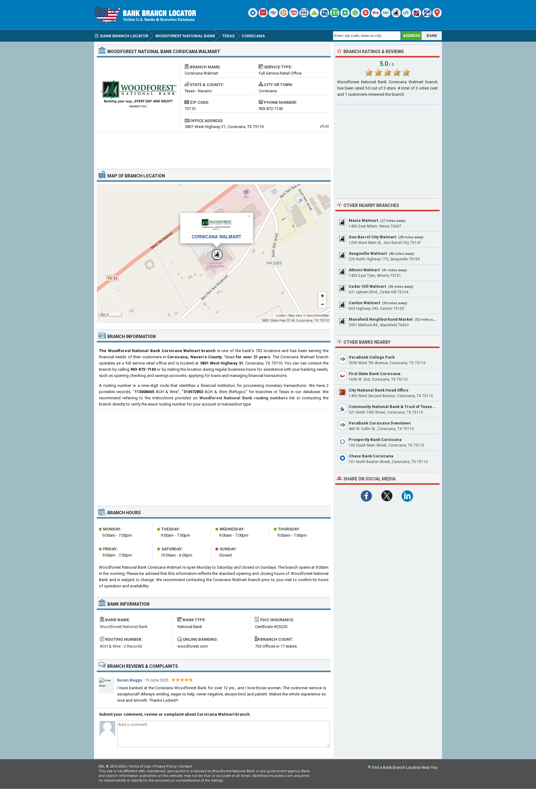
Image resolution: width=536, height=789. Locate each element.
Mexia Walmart (363, 220)
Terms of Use (139, 766)
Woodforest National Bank (124, 626)
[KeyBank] (375, 16)
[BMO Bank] (365, 16)
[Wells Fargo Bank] (263, 16)
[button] (214, 251)
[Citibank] (406, 16)
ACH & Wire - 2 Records (121, 646)
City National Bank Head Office (379, 390)
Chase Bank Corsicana (371, 456)
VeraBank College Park (372, 357)
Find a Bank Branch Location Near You (404, 767)
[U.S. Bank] (293, 16)
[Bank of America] (273, 16)
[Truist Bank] (304, 16)
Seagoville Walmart (368, 253)
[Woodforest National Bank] (396, 16)
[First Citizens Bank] (416, 16)
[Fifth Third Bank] (324, 16)
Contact (185, 766)
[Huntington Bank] (355, 16)
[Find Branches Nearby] (437, 16)
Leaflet (281, 315)
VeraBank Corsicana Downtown (380, 423)
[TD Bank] (334, 16)
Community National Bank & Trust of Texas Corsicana (401, 406)
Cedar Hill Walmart (367, 286)
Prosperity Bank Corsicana (375, 439)
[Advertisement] (214, 148)
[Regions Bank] (314, 16)
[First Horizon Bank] (426, 16)
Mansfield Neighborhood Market (381, 319)
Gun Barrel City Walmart (372, 237)
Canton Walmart (364, 302)
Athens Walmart (364, 270)
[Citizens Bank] (345, 16)
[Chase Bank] (252, 16)
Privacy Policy (165, 766)
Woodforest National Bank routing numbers (243, 398)
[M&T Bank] (386, 16)
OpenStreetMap (317, 315)
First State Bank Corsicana (374, 373)
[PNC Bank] (283, 16)
